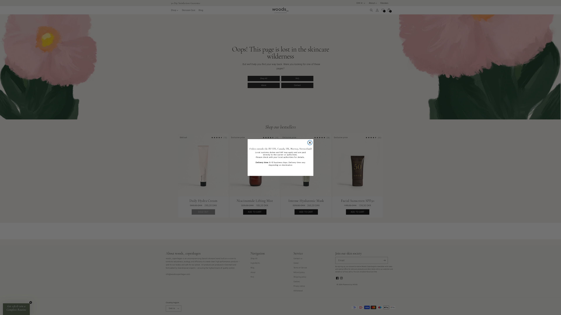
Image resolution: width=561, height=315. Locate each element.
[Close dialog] (310, 142)
